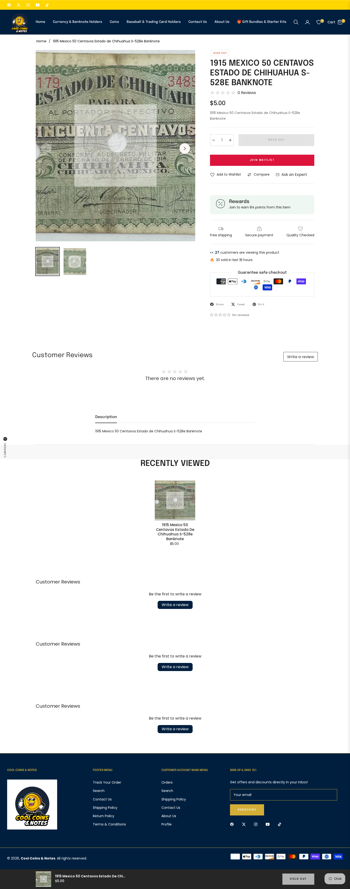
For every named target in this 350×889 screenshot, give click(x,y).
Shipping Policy (105, 807)
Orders (167, 782)
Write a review (300, 357)
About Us (168, 816)
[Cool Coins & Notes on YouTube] (269, 824)
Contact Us (102, 799)
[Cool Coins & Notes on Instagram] (257, 824)
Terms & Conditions (109, 824)
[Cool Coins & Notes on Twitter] (245, 824)
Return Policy (103, 816)
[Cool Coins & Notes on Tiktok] (281, 824)
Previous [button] (46, 148)
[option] (115, 145)
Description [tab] (106, 417)
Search (99, 790)
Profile (166, 824)
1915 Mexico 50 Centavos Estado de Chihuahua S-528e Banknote (175, 532)
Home (41, 41)
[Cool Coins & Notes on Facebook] (233, 824)
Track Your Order (107, 782)
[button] (296, 22)
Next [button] (185, 148)
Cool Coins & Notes (38, 858)
